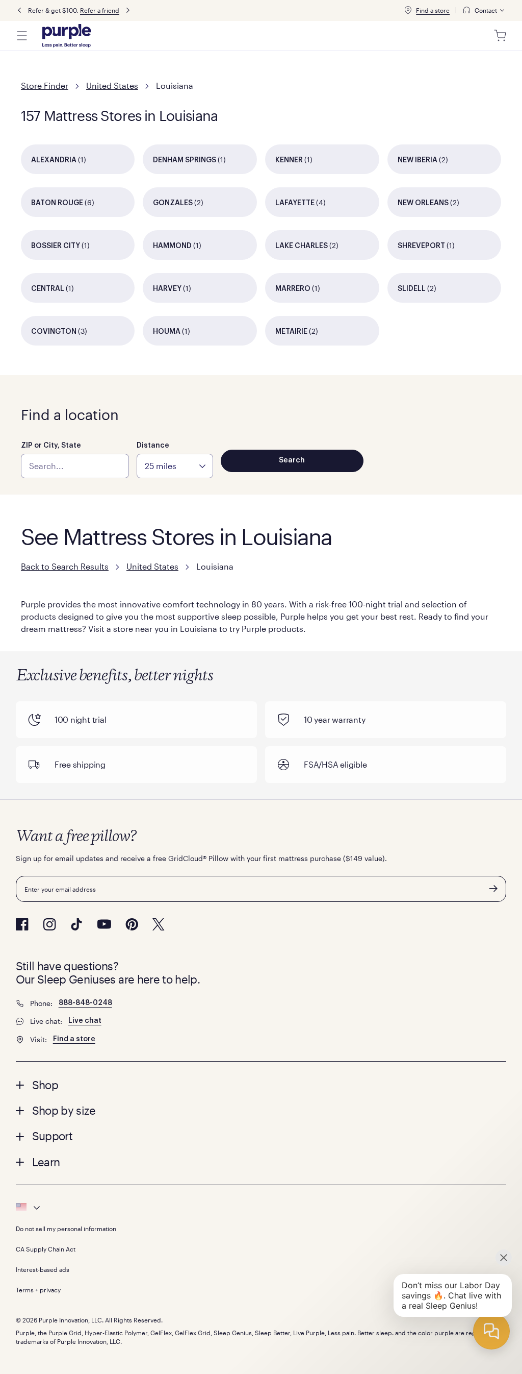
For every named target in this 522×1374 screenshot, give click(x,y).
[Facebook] (22, 924)
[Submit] (493, 889)
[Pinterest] (131, 924)
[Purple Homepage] (66, 35)
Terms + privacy (38, 1289)
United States (112, 85)
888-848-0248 (85, 1003)
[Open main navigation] (22, 36)
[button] (261, 1084)
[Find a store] (408, 10)
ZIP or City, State (51, 445)
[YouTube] (104, 924)
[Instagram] (49, 924)
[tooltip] (484, 10)
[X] (158, 924)
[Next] (128, 10)
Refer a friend (99, 10)
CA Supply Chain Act (45, 1249)
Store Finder (44, 85)
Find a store (433, 10)
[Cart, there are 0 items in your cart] (500, 36)
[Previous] (19, 10)
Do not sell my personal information (66, 1228)
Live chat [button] (84, 1020)
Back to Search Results (65, 566)
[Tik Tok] (76, 924)
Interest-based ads (42, 1269)
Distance (153, 445)
